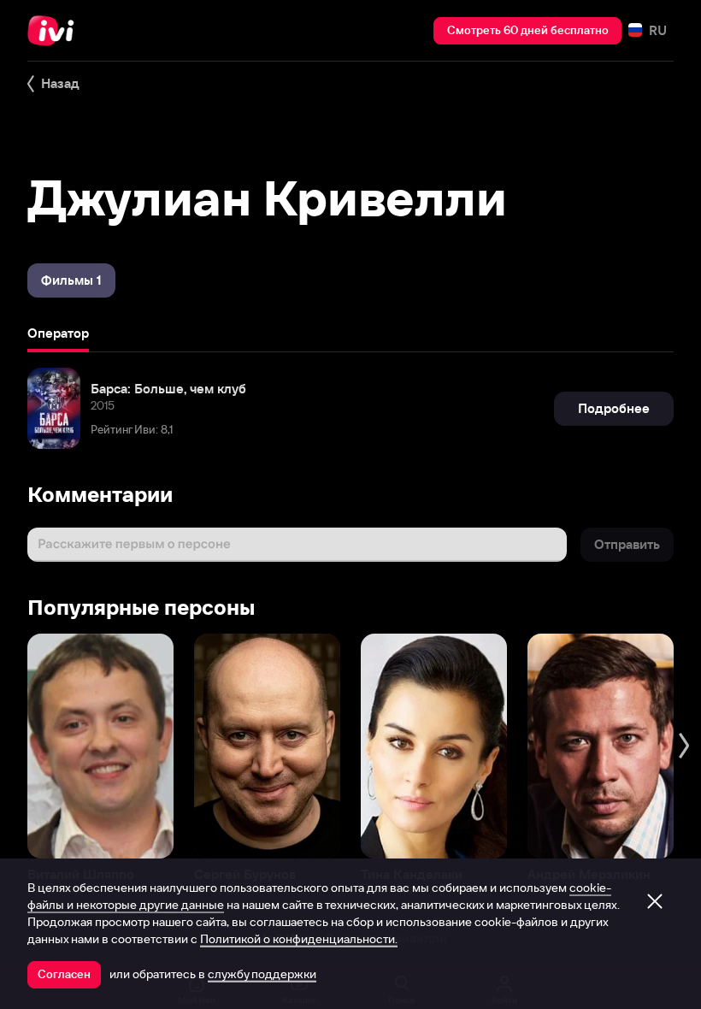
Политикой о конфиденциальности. (299, 939)
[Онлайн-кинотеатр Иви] (55, 30)
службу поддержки (262, 974)
